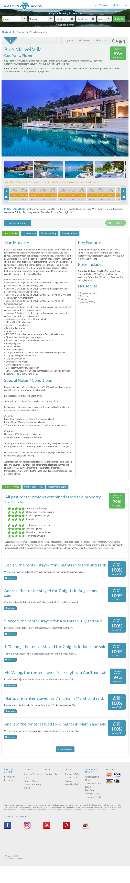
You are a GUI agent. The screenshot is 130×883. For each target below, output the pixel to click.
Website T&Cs (73, 784)
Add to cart (115, 222)
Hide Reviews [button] (65, 749)
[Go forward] (123, 191)
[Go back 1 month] (6, 197)
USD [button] (115, 5)
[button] (126, 4)
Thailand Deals (93, 796)
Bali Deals (90, 790)
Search (120, 18)
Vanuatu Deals (93, 793)
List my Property (33, 774)
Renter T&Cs (72, 774)
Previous (19, 113)
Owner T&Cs (72, 777)
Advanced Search (65, 24)
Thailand (6, 32)
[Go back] (6, 191)
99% (118, 53)
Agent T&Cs (71, 780)
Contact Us (51, 774)
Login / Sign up (100, 5)
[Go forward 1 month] (123, 197)
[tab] (11, 233)
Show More (10, 578)
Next (110, 113)
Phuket (20, 32)
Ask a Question (17, 222)
